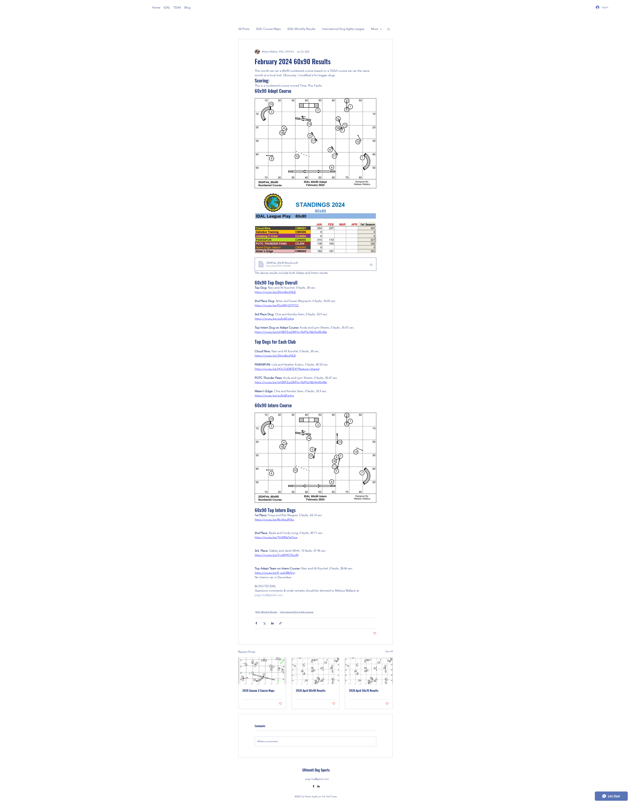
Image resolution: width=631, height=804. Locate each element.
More (374, 29)
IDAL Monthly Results (301, 29)
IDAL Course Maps (268, 29)
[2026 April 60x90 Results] (315, 671)
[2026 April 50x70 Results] (369, 671)
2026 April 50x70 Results (363, 690)
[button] (388, 29)
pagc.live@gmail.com (317, 779)
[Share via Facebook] (256, 623)
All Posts (243, 29)
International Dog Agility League (343, 29)
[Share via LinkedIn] (272, 623)
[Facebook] (313, 786)
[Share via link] (280, 623)
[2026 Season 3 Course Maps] (262, 671)
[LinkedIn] (318, 786)
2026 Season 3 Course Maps (258, 690)
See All (389, 651)
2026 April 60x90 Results (310, 690)
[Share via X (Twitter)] (264, 623)
